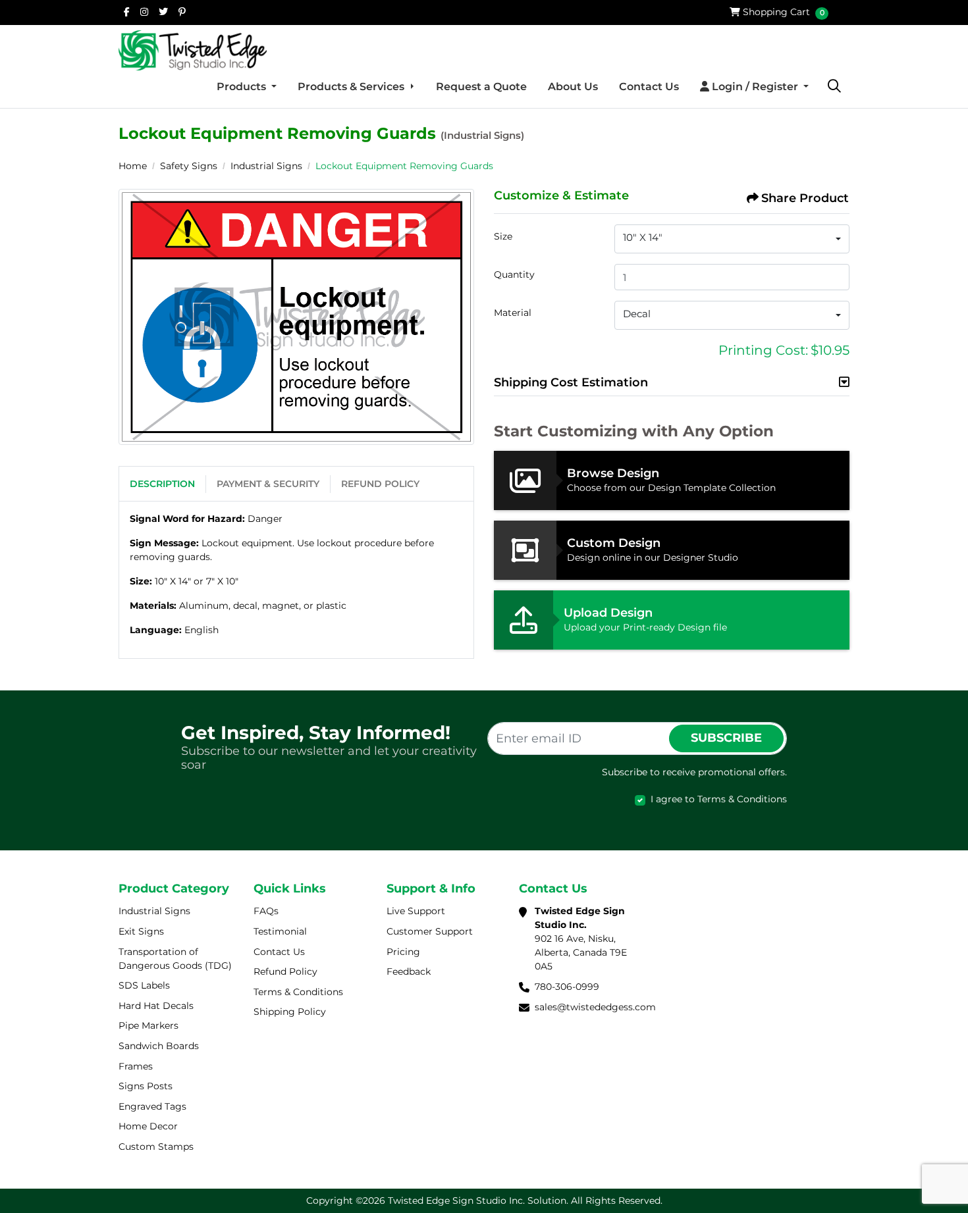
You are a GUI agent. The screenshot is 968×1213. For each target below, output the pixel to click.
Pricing (403, 952)
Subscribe (726, 738)
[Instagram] (144, 12)
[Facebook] (127, 12)
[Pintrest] (182, 12)
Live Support (416, 911)
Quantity (514, 274)
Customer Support (430, 931)
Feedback (409, 971)
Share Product (805, 198)
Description (162, 484)
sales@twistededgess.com (595, 1007)
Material (512, 313)
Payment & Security (268, 484)
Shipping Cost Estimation (571, 382)
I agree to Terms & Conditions (719, 799)
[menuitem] (246, 86)
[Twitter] (163, 12)
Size (503, 236)
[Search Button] (834, 86)
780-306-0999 (567, 987)
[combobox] (731, 238)
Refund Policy (380, 484)
